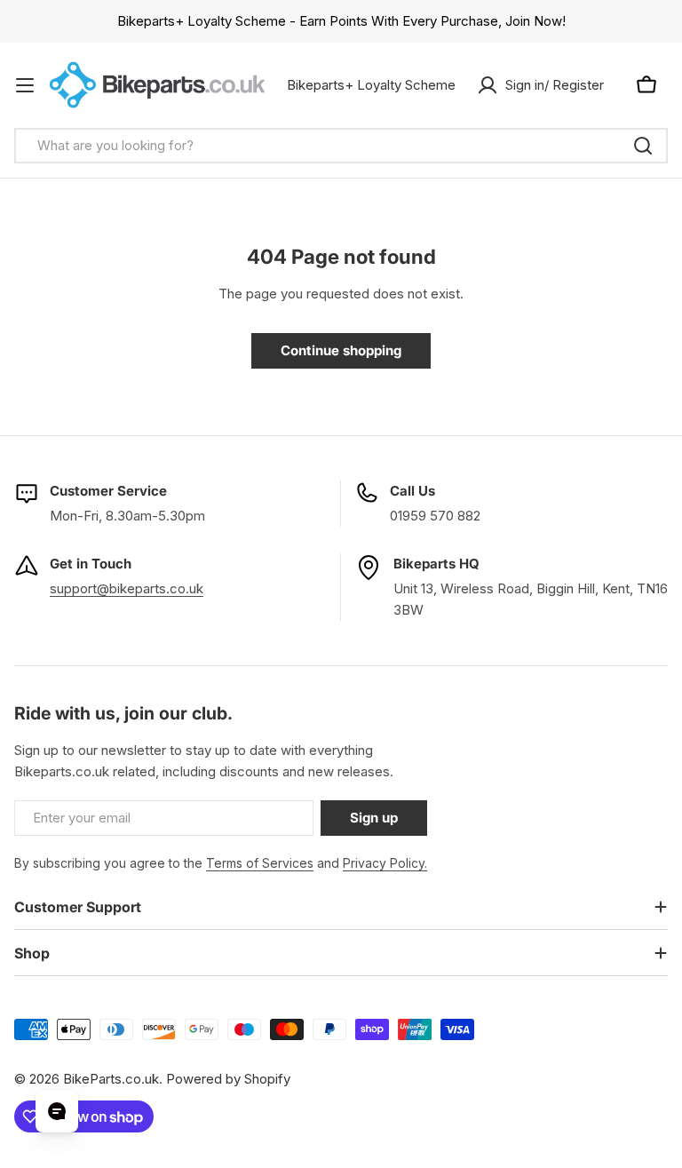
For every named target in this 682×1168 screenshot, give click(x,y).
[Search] (643, 145)
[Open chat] (57, 1111)
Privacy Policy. (385, 862)
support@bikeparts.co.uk (126, 588)
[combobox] (341, 145)
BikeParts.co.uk (111, 1078)
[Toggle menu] (25, 85)
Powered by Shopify (228, 1078)
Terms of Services (259, 862)
